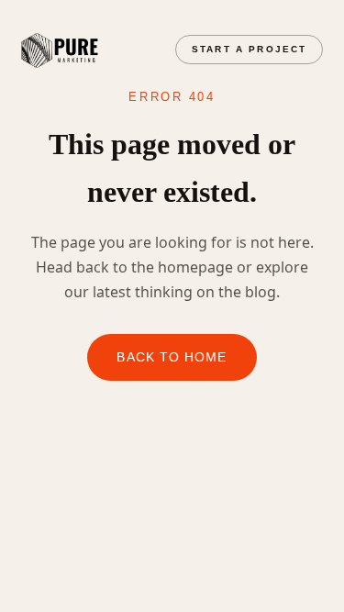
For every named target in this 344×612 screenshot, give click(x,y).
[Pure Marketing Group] (59, 50)
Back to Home (172, 357)
